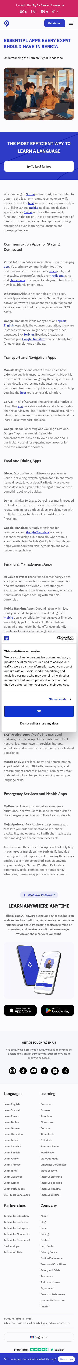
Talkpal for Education (16, 1216)
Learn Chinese (12, 1164)
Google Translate (33, 339)
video (52, 271)
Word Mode (47, 1152)
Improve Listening (51, 1176)
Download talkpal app (41, 894)
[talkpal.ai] (6, 23)
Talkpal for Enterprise (16, 1228)
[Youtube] (33, 1071)
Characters (47, 1122)
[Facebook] (44, 1071)
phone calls (17, 280)
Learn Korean (12, 1182)
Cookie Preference (51, 1258)
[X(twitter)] (65, 1071)
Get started (54, 23)
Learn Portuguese (14, 1188)
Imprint (45, 1306)
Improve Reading (51, 1188)
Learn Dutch (11, 1140)
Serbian (34, 58)
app (6, 266)
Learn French (11, 1116)
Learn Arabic (11, 1158)
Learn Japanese (13, 1176)
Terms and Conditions (53, 1264)
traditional (57, 275)
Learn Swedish (12, 1146)
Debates (46, 1128)
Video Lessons (49, 1170)
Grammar (46, 1104)
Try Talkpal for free (39, 166)
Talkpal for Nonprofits (16, 1234)
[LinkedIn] (55, 1071)
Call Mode (46, 1140)
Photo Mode (48, 1134)
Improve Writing (50, 1194)
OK (39, 711)
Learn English (12, 1104)
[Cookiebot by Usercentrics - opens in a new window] (57, 638)
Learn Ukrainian (13, 1134)
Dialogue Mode (49, 1158)
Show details (57, 699)
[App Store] (20, 1010)
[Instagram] (12, 1071)
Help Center (48, 1246)
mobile (33, 207)
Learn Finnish (12, 1152)
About (44, 1216)
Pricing (45, 1234)
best (31, 203)
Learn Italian (11, 1122)
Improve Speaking (51, 1182)
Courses (45, 1110)
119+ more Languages (17, 1194)
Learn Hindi (10, 1170)
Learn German (12, 1128)
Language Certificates (54, 1164)
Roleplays (46, 1116)
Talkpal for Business (16, 1222)
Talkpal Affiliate (13, 1252)
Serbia (30, 194)
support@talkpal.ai (39, 1057)
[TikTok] (23, 1071)
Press (44, 1228)
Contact (45, 1240)
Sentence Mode (50, 1146)
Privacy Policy (49, 1252)
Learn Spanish (12, 1110)
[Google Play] (57, 1010)
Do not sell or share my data (39, 723)
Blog (43, 1222)
